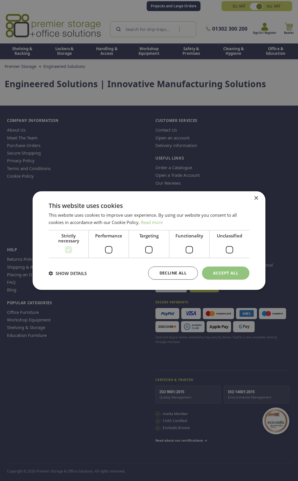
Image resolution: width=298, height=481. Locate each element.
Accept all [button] (225, 273)
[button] (68, 273)
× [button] (256, 198)
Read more (152, 222)
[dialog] (149, 240)
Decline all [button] (173, 273)
